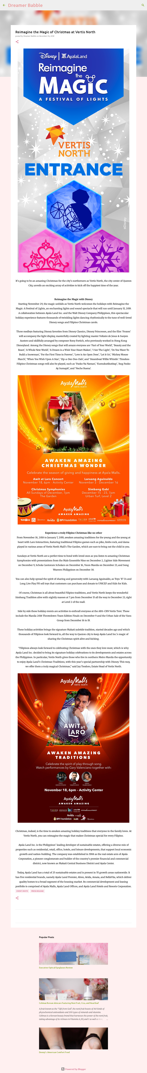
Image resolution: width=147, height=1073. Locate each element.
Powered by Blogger (75, 1069)
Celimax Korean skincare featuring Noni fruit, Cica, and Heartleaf (69, 1003)
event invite (22, 891)
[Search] (143, 5)
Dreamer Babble (25, 5)
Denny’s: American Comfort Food (54, 1052)
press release (37, 891)
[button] (17, 42)
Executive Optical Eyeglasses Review (56, 967)
